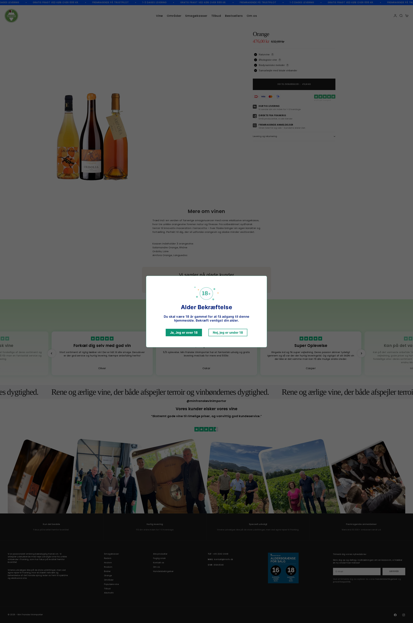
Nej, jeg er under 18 (228, 332)
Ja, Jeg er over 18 (184, 332)
